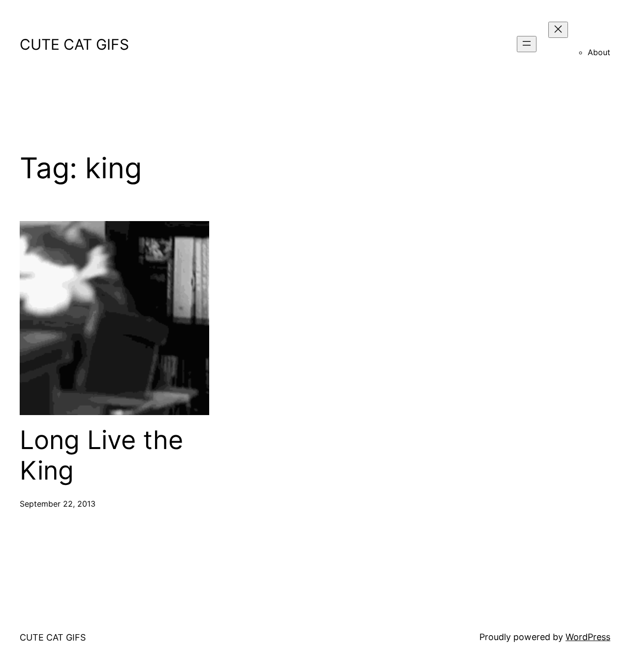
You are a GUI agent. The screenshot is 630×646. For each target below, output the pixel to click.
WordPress (588, 637)
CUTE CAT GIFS (74, 44)
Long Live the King (101, 455)
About (599, 52)
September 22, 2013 (57, 504)
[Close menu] (558, 30)
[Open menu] (526, 44)
